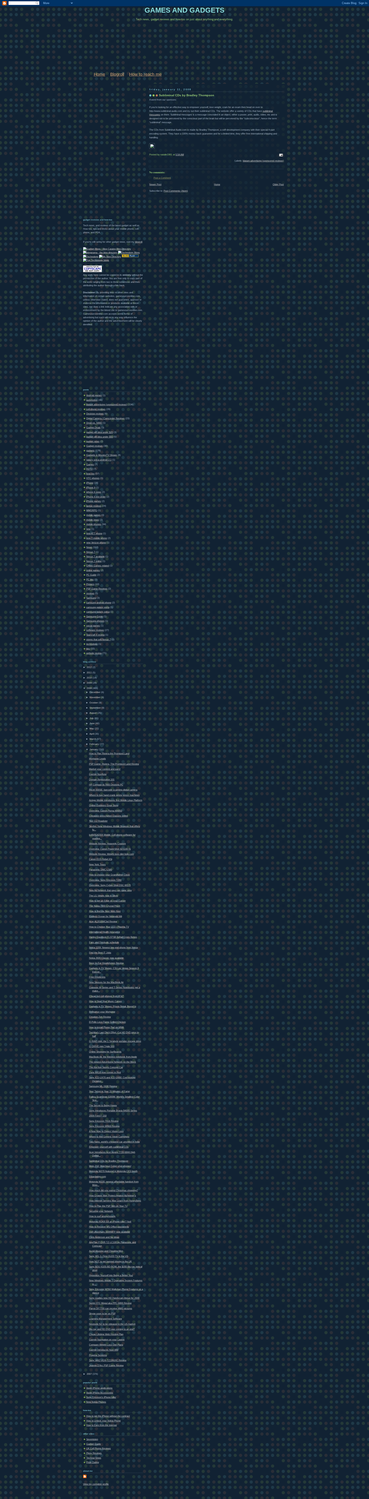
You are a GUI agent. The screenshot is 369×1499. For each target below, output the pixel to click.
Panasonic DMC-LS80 (100, 869)
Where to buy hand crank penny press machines (114, 795)
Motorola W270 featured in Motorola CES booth (113, 1171)
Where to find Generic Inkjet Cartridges (109, 1136)
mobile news (92, 519)
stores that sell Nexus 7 (98, 639)
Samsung (91, 598)
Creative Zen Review (100, 1017)
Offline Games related (97, 565)
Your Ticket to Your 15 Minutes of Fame (109, 1091)
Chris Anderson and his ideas (104, 1237)
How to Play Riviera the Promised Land (109, 753)
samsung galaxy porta (97, 607)
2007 (89, 1374)
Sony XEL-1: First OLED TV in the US (108, 1256)
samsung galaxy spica (98, 611)
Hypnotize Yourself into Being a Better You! (111, 1275)
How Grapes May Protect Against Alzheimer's (112, 1195)
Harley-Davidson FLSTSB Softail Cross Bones (113, 937)
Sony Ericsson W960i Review (104, 1126)
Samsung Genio (94, 616)
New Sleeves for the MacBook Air (106, 982)
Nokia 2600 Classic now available (106, 958)
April (92, 734)
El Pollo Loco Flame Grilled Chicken (107, 1022)
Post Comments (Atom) (176, 191)
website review (94, 653)
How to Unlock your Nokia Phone (103, 1420)
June (92, 723)
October (94, 702)
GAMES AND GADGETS (184, 10)
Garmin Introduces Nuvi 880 (103, 1350)
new (88, 529)
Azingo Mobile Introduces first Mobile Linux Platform (115, 800)
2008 (89, 688)
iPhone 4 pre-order (96, 496)
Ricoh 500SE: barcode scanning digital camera (113, 789)
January (94, 749)
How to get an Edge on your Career (107, 900)
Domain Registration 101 (101, 779)
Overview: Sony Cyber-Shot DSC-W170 (110, 885)
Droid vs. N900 (94, 423)
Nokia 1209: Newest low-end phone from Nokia (113, 947)
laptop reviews (93, 506)
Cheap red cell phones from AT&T (106, 996)
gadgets (90, 450)
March (93, 739)
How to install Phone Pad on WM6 (106, 1027)
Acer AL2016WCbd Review (103, 921)
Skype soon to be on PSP (102, 1313)
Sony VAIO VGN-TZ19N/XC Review (107, 1360)
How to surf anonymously (102, 1216)
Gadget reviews (94, 446)
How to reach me (145, 74)
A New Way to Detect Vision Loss (106, 1131)
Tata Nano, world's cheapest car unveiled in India (114, 1141)
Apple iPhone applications (99, 1388)
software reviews (95, 630)
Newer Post (155, 184)
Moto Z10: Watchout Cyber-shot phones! (110, 1166)
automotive (92, 400)
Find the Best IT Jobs (100, 952)
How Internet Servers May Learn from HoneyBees (115, 1200)
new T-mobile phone (96, 538)
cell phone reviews (95, 409)
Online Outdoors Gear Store (103, 805)
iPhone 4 (90, 487)
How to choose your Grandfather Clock (109, 874)
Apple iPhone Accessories (99, 1392)
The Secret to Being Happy (103, 1105)
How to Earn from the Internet (101, 1425)
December (95, 692)
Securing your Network (101, 1211)
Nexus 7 (90, 552)
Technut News (93, 1458)
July (91, 718)
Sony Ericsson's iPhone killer (101, 1397)
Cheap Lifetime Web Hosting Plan (106, 1334)
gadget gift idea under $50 (99, 436)
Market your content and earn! (104, 769)
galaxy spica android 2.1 (98, 459)
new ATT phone (94, 533)
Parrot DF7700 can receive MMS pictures (110, 1308)
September (95, 707)
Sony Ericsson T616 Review (104, 1121)
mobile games (93, 515)
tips (88, 648)
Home (99, 74)
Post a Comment (162, 178)
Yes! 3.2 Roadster (98, 821)
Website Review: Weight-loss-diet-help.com (111, 854)
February (94, 744)
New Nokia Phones (96, 1402)
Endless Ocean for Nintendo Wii (105, 916)
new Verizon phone (96, 542)
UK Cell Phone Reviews (98, 1448)
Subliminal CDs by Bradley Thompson (186, 95)
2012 (89, 667)
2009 (89, 683)
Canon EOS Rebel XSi (100, 859)
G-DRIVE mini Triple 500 (101, 1046)
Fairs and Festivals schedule (104, 942)
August (93, 713)
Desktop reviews (95, 413)
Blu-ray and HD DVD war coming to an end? (112, 1329)
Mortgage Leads (97, 758)
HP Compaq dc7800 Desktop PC (106, 784)
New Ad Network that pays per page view (110, 890)
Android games (94, 395)
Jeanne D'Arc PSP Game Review (106, 1365)
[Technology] (90, 256)
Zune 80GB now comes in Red (105, 1072)
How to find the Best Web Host (105, 911)
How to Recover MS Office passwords (109, 1226)
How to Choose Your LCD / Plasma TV (109, 926)
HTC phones (93, 478)
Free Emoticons (97, 977)
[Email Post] (280, 154)
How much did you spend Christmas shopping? (113, 1190)
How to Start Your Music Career (105, 1001)
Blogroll (117, 74)
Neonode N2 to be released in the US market (112, 1324)
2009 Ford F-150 (98, 1115)
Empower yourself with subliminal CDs (109, 1147)
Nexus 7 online (94, 561)
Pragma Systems (98, 1355)
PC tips (90, 579)
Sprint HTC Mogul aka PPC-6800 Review (110, 1303)
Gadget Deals (93, 427)
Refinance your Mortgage (102, 1011)
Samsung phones (95, 621)
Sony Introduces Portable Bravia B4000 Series (113, 1110)
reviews (90, 593)
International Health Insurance (104, 932)
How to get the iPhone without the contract (108, 1416)
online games (93, 570)
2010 (89, 677)
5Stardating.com (97, 1176)
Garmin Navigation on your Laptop (106, 1339)
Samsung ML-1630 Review (103, 1086)
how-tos (90, 473)
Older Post (278, 184)
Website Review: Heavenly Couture (107, 843)
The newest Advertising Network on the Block (112, 1062)
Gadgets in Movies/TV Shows (101, 455)
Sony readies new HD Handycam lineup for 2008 (114, 1298)
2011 (89, 672)
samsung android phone (98, 602)
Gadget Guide (93, 1444)
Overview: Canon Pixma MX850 (105, 810)
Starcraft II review (95, 634)
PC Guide (91, 575)
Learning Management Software (105, 1318)
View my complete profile (96, 1484)
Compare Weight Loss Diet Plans (106, 1344)
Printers (90, 584)
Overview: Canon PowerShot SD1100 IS (110, 849)
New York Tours (97, 864)
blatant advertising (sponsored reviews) (263, 160)
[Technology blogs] (96, 260)
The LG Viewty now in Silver (103, 895)
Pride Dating (92, 1462)
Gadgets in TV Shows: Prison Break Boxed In (112, 1006)
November (95, 697)
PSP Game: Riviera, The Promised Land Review (114, 764)
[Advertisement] (100, 149)
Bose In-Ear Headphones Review (106, 963)
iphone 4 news (93, 492)
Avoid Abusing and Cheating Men (106, 1251)
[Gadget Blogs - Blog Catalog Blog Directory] (107, 249)
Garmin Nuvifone (98, 774)
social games (93, 625)
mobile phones (93, 524)
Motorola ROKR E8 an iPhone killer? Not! (110, 1221)
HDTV (89, 469)
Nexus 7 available (95, 556)
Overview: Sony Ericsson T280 (105, 880)
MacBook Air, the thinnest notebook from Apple (113, 1056)
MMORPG (91, 510)
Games (90, 464)
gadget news (93, 441)
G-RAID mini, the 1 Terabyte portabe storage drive (115, 1041)
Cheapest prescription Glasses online (108, 815)
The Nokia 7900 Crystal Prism (104, 906)
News (89, 547)
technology (92, 644)
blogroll (138, 242)
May (92, 728)
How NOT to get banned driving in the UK (110, 1261)
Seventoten (92, 1439)
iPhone (89, 483)
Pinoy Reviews (94, 1453)
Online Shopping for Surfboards (105, 1051)
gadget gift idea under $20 (99, 432)
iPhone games (93, 501)
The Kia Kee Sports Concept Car (106, 1067)
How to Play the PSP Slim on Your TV (108, 1206)
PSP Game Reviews (96, 588)
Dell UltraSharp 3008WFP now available (109, 1231)
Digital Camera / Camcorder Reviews (105, 418)
